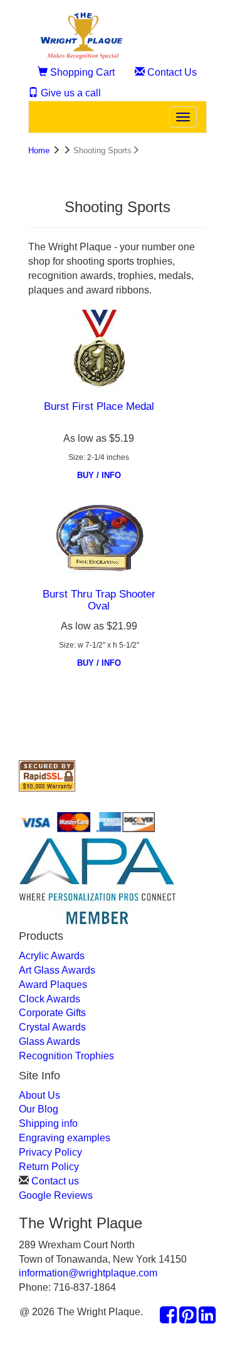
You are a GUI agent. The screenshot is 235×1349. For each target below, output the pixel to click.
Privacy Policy (50, 1152)
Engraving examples (64, 1138)
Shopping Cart (81, 72)
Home (39, 150)
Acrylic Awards (52, 955)
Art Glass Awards (57, 970)
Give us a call (69, 93)
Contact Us (171, 72)
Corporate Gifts (52, 1012)
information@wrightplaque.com (88, 1273)
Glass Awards (49, 1041)
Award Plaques (53, 984)
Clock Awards (49, 999)
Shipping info (48, 1123)
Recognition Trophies (66, 1056)
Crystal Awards (52, 1027)
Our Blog (38, 1109)
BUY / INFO (99, 475)
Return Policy (49, 1166)
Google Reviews (56, 1195)
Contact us (55, 1181)
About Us (39, 1095)
